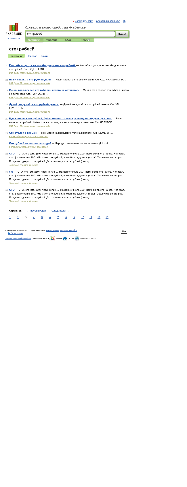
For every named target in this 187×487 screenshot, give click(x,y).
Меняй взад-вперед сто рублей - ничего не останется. (44, 89)
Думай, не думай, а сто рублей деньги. (34, 104)
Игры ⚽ (85, 40)
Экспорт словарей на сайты (18, 238)
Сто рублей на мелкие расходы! (30, 143)
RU (124, 21)
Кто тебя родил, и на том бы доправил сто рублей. (42, 65)
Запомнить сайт (84, 21)
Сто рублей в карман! (23, 132)
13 (107, 217)
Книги (68, 40)
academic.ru (13, 38)
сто (11, 171)
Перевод (32, 55)
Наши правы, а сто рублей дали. (30, 79)
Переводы (51, 40)
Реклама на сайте (68, 230)
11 (90, 217)
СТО (12, 153)
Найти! (122, 34)
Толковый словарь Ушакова (23, 165)
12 (99, 217)
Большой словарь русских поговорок (28, 136)
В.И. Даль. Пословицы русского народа (29, 73)
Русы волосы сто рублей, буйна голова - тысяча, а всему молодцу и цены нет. (60, 118)
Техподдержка (52, 230)
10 (82, 217)
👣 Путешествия (15, 233)
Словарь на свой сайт (108, 21)
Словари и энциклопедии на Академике (55, 27)
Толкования (34, 40)
